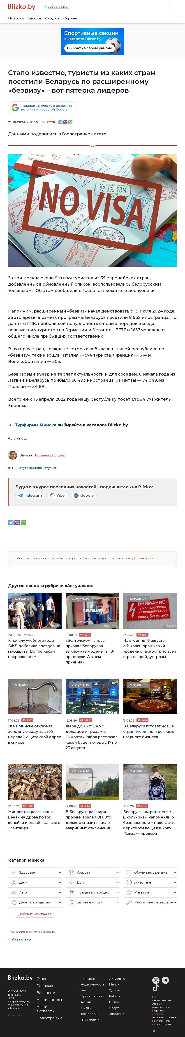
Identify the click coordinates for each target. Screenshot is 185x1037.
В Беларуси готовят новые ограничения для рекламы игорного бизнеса (149, 731)
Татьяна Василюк (49, 455)
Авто (84, 990)
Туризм (114, 990)
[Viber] (65, 122)
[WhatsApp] (70, 122)
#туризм (50, 468)
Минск (114, 984)
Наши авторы (49, 1000)
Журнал (69, 18)
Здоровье (116, 1014)
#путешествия (30, 468)
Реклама (45, 986)
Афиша (86, 1002)
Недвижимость (92, 984)
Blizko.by (158, 1014)
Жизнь (85, 1008)
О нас (42, 979)
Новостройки (49, 1018)
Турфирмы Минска (35, 425)
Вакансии (46, 993)
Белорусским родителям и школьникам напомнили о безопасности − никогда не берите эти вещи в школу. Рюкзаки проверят (149, 823)
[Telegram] (60, 122)
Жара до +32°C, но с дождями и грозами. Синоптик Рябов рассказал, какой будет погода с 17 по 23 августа (92, 737)
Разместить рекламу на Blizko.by (33, 931)
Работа (114, 996)
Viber (61, 495)
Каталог (34, 18)
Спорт (114, 1008)
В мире (114, 1002)
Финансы (88, 978)
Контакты (14, 1015)
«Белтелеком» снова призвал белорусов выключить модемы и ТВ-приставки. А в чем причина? (90, 651)
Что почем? (90, 1019)
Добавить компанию (35, 914)
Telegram (33, 495)
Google (87, 495)
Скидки (52, 18)
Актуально (23, 599)
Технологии (89, 1014)
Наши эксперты (46, 1009)
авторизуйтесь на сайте (137, 558)
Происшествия (92, 996)
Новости (16, 18)
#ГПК (12, 468)
